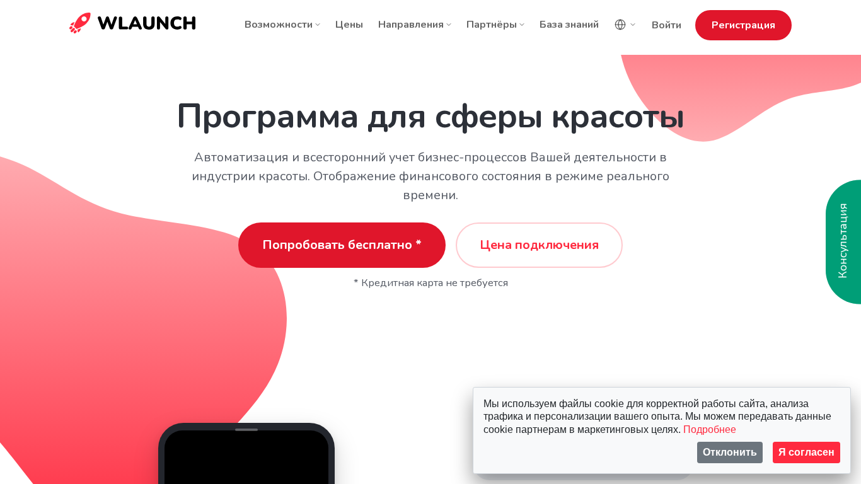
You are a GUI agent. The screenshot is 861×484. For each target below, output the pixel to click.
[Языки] (625, 24)
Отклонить (730, 452)
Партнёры (491, 25)
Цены (349, 25)
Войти (666, 25)
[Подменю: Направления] (448, 24)
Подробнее (709, 429)
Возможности (279, 25)
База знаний (569, 25)
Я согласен (806, 452)
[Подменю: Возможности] (317, 24)
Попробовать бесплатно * (342, 244)
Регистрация (743, 25)
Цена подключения (539, 244)
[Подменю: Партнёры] (521, 24)
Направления (411, 25)
